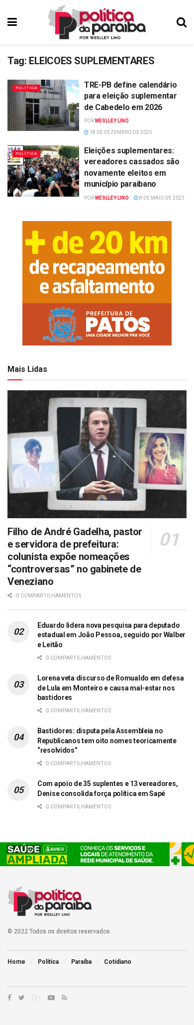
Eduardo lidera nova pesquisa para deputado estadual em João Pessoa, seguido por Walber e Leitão (111, 635)
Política (26, 88)
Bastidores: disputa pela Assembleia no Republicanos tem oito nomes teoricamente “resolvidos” (107, 740)
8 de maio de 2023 (161, 198)
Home (16, 961)
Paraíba (81, 961)
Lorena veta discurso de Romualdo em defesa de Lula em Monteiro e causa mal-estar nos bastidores (110, 687)
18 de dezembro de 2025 (120, 132)
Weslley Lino (112, 120)
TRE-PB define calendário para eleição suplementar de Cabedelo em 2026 (130, 96)
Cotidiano (117, 961)
